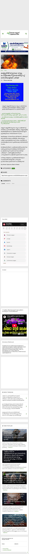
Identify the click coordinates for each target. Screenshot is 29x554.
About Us (16, 543)
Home (2, 70)
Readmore (10, 447)
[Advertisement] (13, 15)
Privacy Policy (5, 548)
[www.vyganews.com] (13, 35)
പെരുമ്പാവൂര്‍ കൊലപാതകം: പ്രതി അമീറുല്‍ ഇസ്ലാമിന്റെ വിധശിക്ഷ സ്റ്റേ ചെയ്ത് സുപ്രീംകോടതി (13, 122)
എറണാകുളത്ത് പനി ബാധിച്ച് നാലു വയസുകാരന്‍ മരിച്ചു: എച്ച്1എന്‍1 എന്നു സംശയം (14, 114)
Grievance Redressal (7, 550)
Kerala (5, 70)
